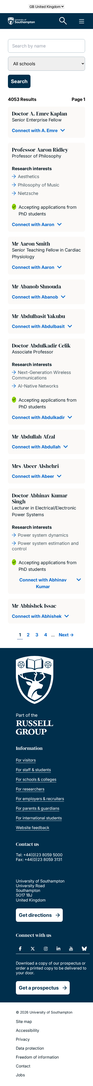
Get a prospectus (39, 988)
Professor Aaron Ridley (40, 149)
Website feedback (32, 827)
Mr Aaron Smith (31, 243)
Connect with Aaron (33, 224)
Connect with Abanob (35, 297)
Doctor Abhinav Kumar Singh (39, 498)
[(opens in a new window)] (20, 949)
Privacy (23, 1039)
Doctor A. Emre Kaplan (39, 113)
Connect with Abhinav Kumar (42, 583)
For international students (39, 817)
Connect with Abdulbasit (38, 326)
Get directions (35, 915)
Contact (23, 1065)
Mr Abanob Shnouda (36, 286)
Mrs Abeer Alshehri (35, 466)
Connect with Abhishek (37, 616)
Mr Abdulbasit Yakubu (38, 316)
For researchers (30, 788)
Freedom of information (37, 1057)
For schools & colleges (36, 779)
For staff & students (33, 769)
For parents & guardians (37, 808)
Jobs (20, 1074)
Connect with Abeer (33, 476)
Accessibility (27, 1030)
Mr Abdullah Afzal (33, 436)
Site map (24, 1021)
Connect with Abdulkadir (38, 417)
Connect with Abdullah (36, 446)
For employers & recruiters (40, 798)
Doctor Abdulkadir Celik (41, 345)
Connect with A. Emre (35, 130)
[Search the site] (63, 21)
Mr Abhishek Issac (34, 605)
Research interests (32, 168)
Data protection (30, 1048)
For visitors (26, 760)
